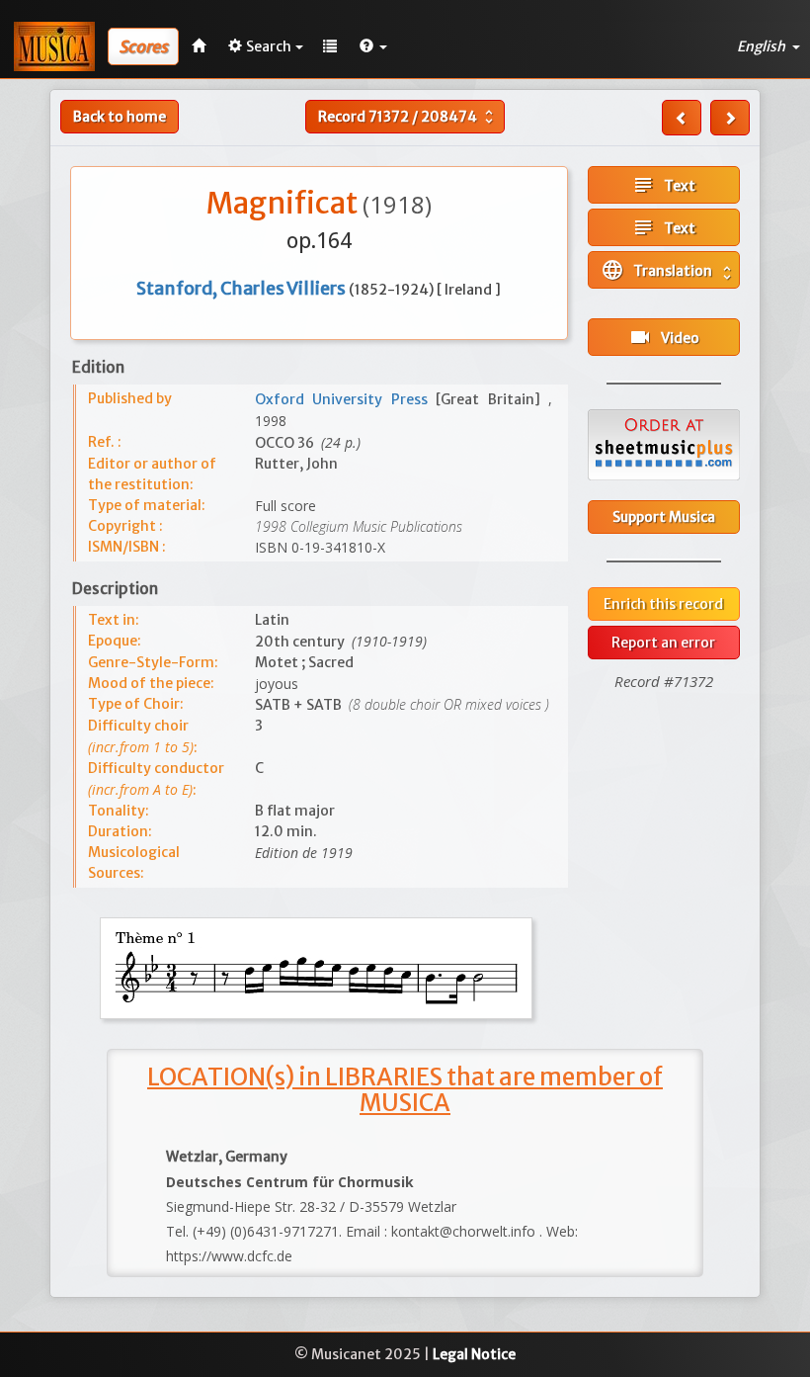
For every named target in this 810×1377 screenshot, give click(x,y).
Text (663, 185)
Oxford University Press (346, 399)
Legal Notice (474, 1354)
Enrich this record (663, 604)
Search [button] (268, 46)
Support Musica (663, 517)
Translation (668, 270)
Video (663, 337)
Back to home (119, 117)
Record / (408, 117)
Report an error (663, 642)
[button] (373, 46)
